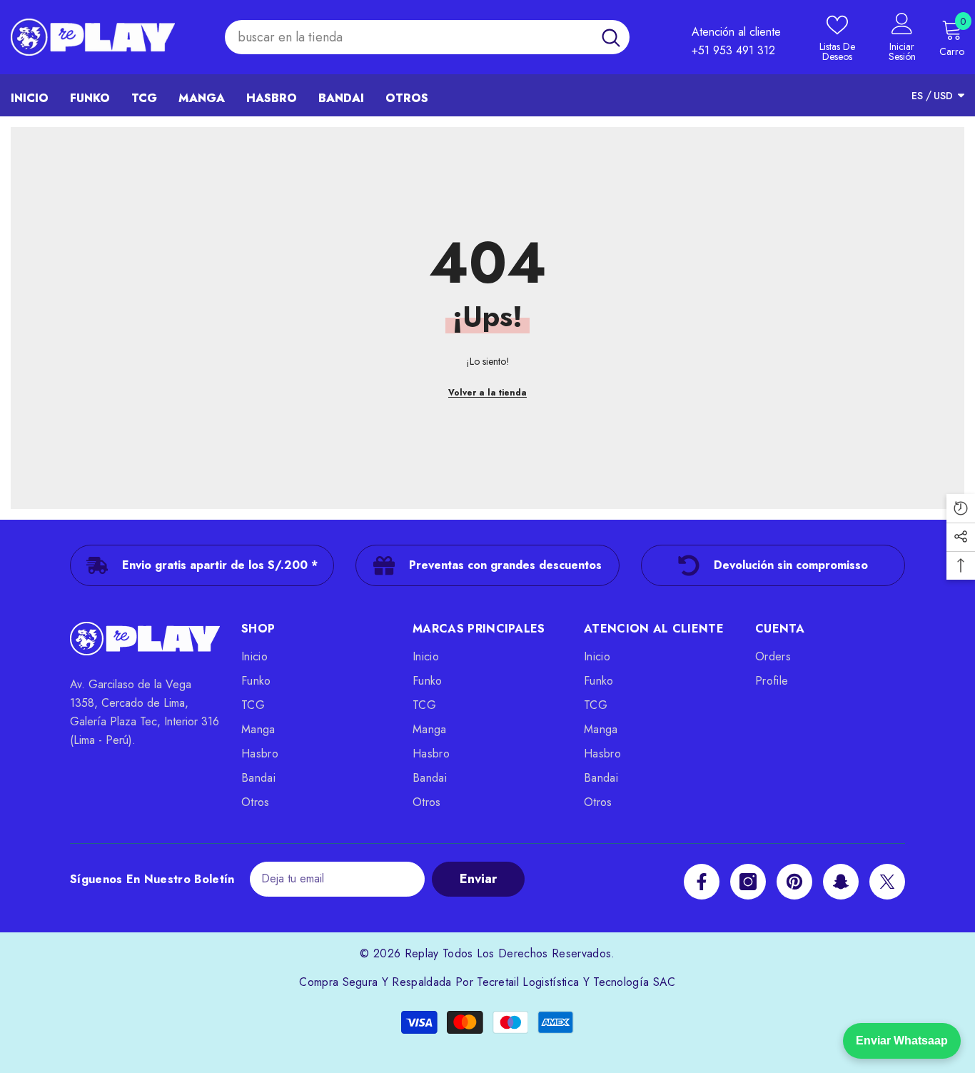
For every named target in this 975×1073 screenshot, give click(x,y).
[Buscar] (427, 37)
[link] (202, 565)
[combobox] (408, 37)
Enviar (478, 879)
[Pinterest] (794, 882)
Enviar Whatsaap (902, 1040)
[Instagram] (748, 882)
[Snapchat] (841, 882)
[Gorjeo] (887, 882)
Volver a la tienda (487, 392)
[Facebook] (701, 882)
